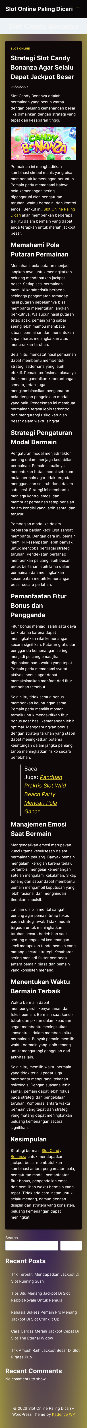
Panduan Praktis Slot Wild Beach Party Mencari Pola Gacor (45, 794)
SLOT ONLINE (20, 48)
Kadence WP (63, 1414)
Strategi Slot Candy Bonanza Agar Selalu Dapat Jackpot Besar (42, 67)
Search (11, 1238)
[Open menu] (77, 8)
